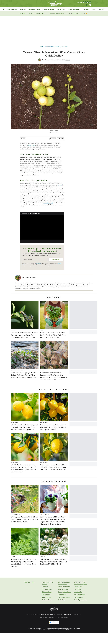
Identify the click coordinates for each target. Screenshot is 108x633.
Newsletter (61, 138)
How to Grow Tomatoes (64, 586)
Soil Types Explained (79, 594)
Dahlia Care (61, 600)
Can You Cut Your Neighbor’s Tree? (37, 13)
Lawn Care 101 (78, 592)
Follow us (54, 138)
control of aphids (48, 203)
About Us (44, 584)
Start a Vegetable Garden (80, 600)
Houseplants (61, 9)
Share (24, 138)
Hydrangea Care (62, 584)
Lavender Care (62, 594)
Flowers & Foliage (34, 9)
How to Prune (77, 589)
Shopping (23, 9)
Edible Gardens (49, 46)
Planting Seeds (78, 586)
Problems (86, 9)
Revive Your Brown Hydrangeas (57, 13)
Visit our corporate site (75, 628)
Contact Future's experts (41, 614)
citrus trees (31, 145)
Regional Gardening (74, 9)
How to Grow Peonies (64, 597)
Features (68, 59)
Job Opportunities (46, 597)
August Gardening (11, 9)
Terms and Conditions (56, 614)
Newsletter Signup (47, 589)
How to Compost (78, 597)
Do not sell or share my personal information (54, 617)
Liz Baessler (47, 59)
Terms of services (37, 263)
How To (94, 9)
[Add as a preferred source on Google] (54, 622)
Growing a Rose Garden (64, 592)
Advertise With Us (46, 592)
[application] (42, 227)
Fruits (57, 46)
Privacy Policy (68, 614)
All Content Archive (47, 600)
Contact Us (45, 586)
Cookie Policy (77, 614)
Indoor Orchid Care (63, 589)
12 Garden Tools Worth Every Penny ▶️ (78, 13)
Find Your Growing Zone (80, 584)
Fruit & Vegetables (48, 9)
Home (41, 46)
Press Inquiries (46, 594)
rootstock (60, 185)
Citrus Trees (64, 46)
